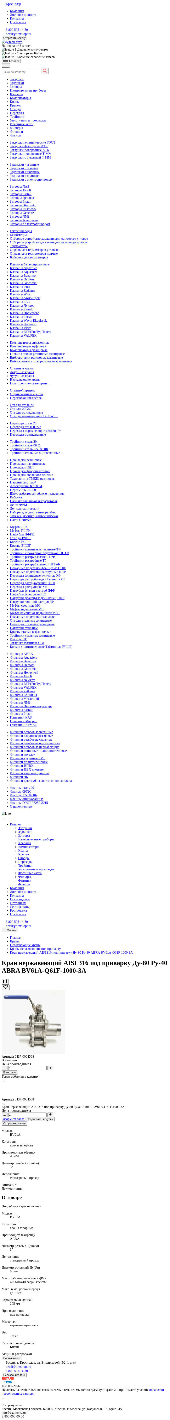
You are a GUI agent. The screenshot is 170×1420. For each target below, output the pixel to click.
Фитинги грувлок (22, 754)
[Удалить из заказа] (3, 1104)
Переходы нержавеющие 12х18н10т (35, 430)
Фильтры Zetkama (22, 691)
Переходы (17, 113)
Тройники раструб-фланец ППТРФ (35, 564)
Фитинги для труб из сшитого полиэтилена (41, 780)
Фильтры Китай (21, 710)
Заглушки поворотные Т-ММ (30, 153)
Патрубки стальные (24, 628)
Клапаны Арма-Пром (25, 298)
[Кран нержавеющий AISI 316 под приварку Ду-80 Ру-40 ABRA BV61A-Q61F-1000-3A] (33, 1052)
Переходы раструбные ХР (28, 587)
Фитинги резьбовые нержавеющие (34, 747)
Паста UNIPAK (21, 520)
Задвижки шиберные (25, 172)
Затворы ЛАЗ (19, 186)
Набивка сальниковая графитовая (33, 501)
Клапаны (16, 94)
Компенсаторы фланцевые (28, 350)
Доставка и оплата (23, 14)
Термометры (19, 246)
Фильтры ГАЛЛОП (23, 695)
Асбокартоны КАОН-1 (26, 486)
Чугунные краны (22, 376)
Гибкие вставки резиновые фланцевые (37, 354)
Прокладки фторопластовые (30, 471)
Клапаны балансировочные (29, 264)
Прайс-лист (18, 22)
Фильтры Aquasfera (23, 657)
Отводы (15, 109)
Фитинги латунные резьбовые (31, 735)
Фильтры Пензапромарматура (31, 706)
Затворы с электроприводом (30, 224)
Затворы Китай (21, 194)
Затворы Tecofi (20, 190)
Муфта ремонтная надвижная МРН (35, 613)
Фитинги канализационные (29, 773)
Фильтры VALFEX (23, 687)
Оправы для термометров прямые (34, 253)
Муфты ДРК (19, 527)
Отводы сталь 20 (22, 405)
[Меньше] (4, 1068)
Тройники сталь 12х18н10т (29, 449)
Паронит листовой (23, 482)
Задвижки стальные (24, 168)
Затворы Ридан (20, 201)
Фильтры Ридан (21, 713)
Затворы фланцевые (24, 220)
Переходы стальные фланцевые (32, 624)
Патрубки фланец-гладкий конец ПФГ (37, 598)
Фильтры (16, 128)
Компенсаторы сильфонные (29, 342)
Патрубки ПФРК (22, 534)
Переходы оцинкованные (28, 434)
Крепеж (15, 105)
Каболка (16, 497)
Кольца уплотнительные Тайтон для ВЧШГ (41, 646)
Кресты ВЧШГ (20, 545)
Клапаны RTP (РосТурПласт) (30, 331)
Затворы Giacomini (23, 205)
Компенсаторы (20, 98)
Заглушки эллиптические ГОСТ (32, 142)
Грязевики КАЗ (21, 717)
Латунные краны (22, 372)
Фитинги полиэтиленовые (29, 762)
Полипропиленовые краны (29, 383)
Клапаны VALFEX (23, 335)
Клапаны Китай (21, 309)
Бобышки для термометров (29, 257)
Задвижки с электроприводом (31, 179)
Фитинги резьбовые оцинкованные (35, 743)
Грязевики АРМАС (23, 725)
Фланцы (16, 135)
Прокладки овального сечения (31, 475)
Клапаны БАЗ (20, 302)
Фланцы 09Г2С (21, 791)
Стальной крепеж (22, 390)
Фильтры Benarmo (23, 661)
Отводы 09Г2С (20, 408)
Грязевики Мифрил (23, 721)
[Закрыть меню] (3, 818)
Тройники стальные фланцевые (32, 635)
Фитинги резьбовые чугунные (31, 732)
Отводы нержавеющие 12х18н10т (34, 416)
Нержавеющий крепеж (26, 398)
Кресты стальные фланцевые (30, 631)
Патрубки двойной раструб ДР (32, 601)
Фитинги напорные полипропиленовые (38, 750)
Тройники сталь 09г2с (25, 445)
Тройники (17, 116)
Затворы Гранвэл (22, 197)
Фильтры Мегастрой (24, 698)
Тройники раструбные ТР (28, 560)
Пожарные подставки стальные (32, 616)
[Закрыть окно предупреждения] (3, 1398)
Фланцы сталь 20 (22, 787)
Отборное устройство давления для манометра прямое (48, 242)
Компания (17, 11)
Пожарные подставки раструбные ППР (38, 572)
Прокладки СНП (22, 467)
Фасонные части (21, 124)
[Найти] (45, 71)
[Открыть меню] (6, 65)
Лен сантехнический (24, 508)
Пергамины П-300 (23, 490)
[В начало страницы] (85, 1401)
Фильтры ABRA (21, 653)
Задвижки (17, 83)
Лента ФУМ (18, 505)
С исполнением (21, 806)
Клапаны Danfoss (22, 279)
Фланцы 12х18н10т (23, 795)
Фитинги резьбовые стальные (31, 739)
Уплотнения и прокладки (28, 120)
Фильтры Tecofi (21, 676)
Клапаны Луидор (22, 305)
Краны (14, 101)
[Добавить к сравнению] (5, 981)
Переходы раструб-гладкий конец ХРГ (37, 579)
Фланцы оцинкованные (26, 799)
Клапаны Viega (20, 328)
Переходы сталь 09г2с (25, 427)
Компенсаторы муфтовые (28, 346)
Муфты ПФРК (20, 530)
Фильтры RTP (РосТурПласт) (30, 683)
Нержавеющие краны (25, 379)
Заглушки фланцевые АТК (29, 146)
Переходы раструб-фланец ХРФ (32, 583)
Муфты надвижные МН (27, 609)
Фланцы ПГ (18, 639)
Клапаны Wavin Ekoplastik (28, 320)
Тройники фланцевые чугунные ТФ (35, 549)
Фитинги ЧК (19, 777)
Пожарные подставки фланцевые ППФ (38, 568)
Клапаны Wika (20, 294)
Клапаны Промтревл (24, 313)
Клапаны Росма (21, 316)
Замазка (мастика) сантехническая (34, 516)
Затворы (16, 86)
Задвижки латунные (24, 175)
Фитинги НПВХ (22, 765)
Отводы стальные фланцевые (31, 620)
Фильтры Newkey (22, 680)
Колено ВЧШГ (20, 542)
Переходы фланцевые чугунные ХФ (35, 575)
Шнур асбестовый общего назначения (37, 493)
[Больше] (50, 1068)
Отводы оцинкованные (26, 412)
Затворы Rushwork (23, 209)
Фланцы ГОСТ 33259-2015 (29, 802)
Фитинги (16, 131)
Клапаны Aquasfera (23, 272)
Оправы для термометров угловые (34, 250)
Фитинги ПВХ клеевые (27, 769)
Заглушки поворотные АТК (29, 150)
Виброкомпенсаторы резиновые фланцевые (41, 361)
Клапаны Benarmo (23, 275)
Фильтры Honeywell (24, 672)
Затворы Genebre (22, 212)
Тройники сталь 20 (23, 441)
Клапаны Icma (20, 287)
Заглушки (17, 79)
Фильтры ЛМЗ (20, 702)
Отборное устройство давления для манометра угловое (49, 238)
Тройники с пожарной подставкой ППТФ (39, 553)
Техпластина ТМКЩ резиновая (32, 478)
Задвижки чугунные (24, 164)
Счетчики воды (21, 231)
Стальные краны (22, 368)
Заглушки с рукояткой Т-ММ (30, 157)
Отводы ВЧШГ (20, 538)
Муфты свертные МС (25, 605)
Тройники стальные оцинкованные (35, 453)
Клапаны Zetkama (22, 290)
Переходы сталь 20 (23, 423)
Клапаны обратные (23, 268)
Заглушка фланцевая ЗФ (27, 643)
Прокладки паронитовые (27, 463)
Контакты (17, 18)
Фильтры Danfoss (22, 665)
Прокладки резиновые (26, 460)
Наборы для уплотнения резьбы (32, 512)
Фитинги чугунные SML (27, 758)
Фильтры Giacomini (23, 668)
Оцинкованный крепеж (26, 394)
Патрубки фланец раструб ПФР (32, 590)
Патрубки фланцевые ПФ (28, 594)
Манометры (18, 235)
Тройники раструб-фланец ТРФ (32, 557)
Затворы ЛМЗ (19, 216)
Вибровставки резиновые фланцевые (36, 357)
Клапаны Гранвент (23, 324)
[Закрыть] (3, 1081)
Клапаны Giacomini (23, 283)
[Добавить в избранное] (6, 987)
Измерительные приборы (28, 90)
